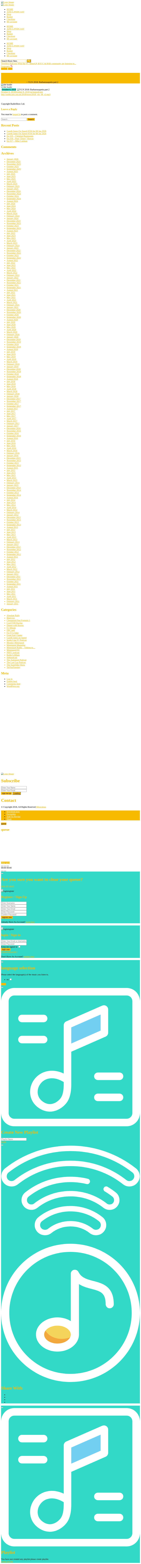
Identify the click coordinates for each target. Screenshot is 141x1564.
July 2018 (11, 381)
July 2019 (11, 352)
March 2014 (12, 510)
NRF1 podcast (13, 652)
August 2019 (12, 349)
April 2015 (11, 478)
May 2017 (11, 416)
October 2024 (13, 196)
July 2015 (11, 470)
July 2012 (11, 559)
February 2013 (13, 542)
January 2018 (12, 396)
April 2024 (11, 211)
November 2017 (14, 401)
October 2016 (13, 433)
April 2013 (11, 537)
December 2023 (14, 221)
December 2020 (14, 310)
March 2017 (12, 421)
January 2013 (12, 544)
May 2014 (11, 505)
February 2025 (13, 186)
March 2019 (12, 362)
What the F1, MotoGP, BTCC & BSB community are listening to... (47, 63)
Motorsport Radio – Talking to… (21, 647)
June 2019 (11, 354)
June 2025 (11, 176)
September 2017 (14, 406)
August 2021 (12, 290)
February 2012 (13, 572)
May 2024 (11, 208)
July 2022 (11, 263)
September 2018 (14, 376)
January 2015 (12, 485)
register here (29, 956)
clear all (4, 886)
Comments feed (13, 684)
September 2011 (14, 584)
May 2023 (11, 238)
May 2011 (11, 594)
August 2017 (12, 409)
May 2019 (11, 357)
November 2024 (14, 194)
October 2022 (13, 255)
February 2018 (13, 394)
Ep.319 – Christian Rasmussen (20, 136)
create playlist (7, 1561)
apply (3, 984)
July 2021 (11, 292)
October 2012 (13, 552)
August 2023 (12, 231)
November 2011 (14, 579)
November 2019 (14, 342)
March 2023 (12, 243)
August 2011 (12, 586)
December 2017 (14, 399)
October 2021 (13, 285)
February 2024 (13, 216)
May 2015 (11, 475)
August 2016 (12, 438)
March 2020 (12, 332)
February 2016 (13, 453)
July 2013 (11, 530)
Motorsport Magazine (16, 645)
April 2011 (11, 596)
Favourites (11, 814)
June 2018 (11, 384)
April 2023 (11, 241)
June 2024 (11, 206)
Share (9, 819)
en (8, 979)
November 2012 (14, 549)
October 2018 (13, 374)
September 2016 (14, 436)
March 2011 (12, 599)
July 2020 (11, 322)
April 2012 (11, 567)
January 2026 (12, 159)
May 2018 (11, 386)
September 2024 (14, 199)
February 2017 (13, 423)
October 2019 (13, 344)
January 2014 (12, 515)
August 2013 (12, 527)
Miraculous (41, 807)
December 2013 (14, 517)
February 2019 (13, 364)
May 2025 (11, 179)
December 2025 (14, 161)
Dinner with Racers (15, 625)
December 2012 (14, 547)
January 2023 (12, 248)
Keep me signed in (9, 947)
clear (3, 863)
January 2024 (12, 218)
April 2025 (11, 181)
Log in (9, 679)
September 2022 (14, 258)
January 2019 (12, 367)
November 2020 (14, 312)
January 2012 (12, 574)
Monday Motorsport (15, 643)
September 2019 (14, 347)
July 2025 (11, 174)
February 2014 (13, 512)
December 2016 (14, 428)
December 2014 (14, 488)
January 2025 (12, 189)
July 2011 (11, 589)
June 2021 (11, 295)
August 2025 (12, 171)
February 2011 (13, 601)
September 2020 (14, 317)
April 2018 (11, 389)
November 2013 (14, 520)
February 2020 (13, 334)
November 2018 (14, 371)
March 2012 (12, 569)
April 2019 (11, 359)
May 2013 (11, 535)
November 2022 (14, 253)
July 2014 (11, 500)
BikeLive (11, 618)
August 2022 (12, 260)
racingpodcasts (36, 92)
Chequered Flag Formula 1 (18, 620)
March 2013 (12, 539)
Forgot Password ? (9, 952)
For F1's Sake (13, 633)
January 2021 (12, 307)
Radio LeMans (19, 82)
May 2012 (11, 564)
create (3, 1142)
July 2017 (11, 411)
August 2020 (12, 320)
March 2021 (12, 302)
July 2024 (11, 203)
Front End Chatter (14, 635)
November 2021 (14, 283)
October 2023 (13, 226)
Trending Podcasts (9, 63)
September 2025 (14, 169)
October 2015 (13, 463)
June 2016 (11, 443)
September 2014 (14, 495)
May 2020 (11, 327)
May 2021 (11, 297)
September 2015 (14, 465)
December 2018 (14, 369)
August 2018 (12, 379)
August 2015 (12, 468)
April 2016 (11, 448)
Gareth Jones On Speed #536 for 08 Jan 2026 (26, 131)
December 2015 (14, 458)
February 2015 (13, 483)
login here (30, 922)
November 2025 (14, 164)
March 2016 (12, 451)
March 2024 (12, 213)
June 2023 (11, 236)
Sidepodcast (12, 657)
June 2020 (11, 325)
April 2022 (11, 270)
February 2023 (13, 245)
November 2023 (14, 223)
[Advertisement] (21, 731)
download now (13, 811)
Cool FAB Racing (14, 623)
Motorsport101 (13, 650)
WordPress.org (13, 686)
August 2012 (12, 557)
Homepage (6, 82)
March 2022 (12, 273)
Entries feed (12, 681)
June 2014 (11, 502)
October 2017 (13, 404)
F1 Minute (11, 628)
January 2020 (12, 337)
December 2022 (14, 250)
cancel (11, 886)
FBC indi (11, 630)
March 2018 (12, 391)
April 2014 (11, 507)
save (8, 863)
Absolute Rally (13, 615)
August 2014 (12, 497)
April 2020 (11, 329)
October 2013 (13, 522)
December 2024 (14, 191)
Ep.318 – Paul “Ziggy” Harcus (20, 138)
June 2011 (11, 591)
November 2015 (14, 460)
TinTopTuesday (13, 667)
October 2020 (13, 315)
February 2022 (13, 275)
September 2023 (14, 228)
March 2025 (12, 184)
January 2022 (12, 278)
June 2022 (11, 265)
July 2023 (11, 233)
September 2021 (14, 287)
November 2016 (14, 431)
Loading (16, 793)
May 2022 (11, 268)
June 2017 (11, 413)
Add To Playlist (13, 816)
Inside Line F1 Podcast (17, 640)
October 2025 (13, 166)
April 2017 (11, 418)
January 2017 (12, 426)
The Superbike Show (16, 665)
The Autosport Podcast (16, 660)
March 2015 (12, 480)
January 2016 (12, 455)
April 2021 (11, 300)
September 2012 (14, 554)
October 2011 (12, 581)
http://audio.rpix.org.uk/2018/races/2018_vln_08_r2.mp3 (25, 94)
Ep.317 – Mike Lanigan (17, 141)
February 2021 (13, 305)
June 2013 (11, 532)
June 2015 (11, 473)
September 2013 (14, 525)
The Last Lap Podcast (16, 662)
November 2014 (14, 490)
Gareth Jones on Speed (17, 638)
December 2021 (14, 280)
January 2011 (12, 604)
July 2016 (11, 441)
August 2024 (12, 201)
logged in (17, 114)
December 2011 (13, 577)
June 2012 (11, 562)
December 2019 (14, 339)
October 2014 (13, 493)
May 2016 (11, 446)
